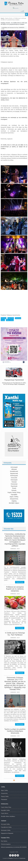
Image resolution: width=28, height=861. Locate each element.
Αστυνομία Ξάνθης (5, 824)
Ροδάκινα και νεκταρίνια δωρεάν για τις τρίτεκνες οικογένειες (15, 589)
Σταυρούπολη (14, 499)
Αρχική (2, 18)
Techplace (10, 858)
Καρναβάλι (14, 494)
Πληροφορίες (4, 799)
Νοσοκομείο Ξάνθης (5, 830)
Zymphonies (22, 858)
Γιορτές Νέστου (4, 813)
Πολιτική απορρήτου (6, 844)
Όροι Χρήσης (4, 841)
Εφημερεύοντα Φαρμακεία (7, 833)
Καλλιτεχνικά (14, 475)
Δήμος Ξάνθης (14, 496)
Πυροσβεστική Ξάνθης (6, 827)
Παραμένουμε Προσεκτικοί (14, 380)
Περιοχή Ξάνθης (5, 796)
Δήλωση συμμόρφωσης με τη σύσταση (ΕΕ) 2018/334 (14, 847)
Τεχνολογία (14, 486)
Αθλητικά (14, 469)
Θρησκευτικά (14, 473)
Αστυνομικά (14, 467)
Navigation (26, 14)
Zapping (14, 501)
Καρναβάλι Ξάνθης (5, 810)
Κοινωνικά (14, 477)
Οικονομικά (14, 480)
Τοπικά (14, 488)
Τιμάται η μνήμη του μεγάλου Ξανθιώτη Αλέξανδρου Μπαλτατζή (14, 731)
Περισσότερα (19, 582)
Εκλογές (14, 490)
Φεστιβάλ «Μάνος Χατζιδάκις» (8, 816)
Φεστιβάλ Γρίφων (14, 503)
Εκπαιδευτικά (14, 471)
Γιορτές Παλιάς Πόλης (14, 492)
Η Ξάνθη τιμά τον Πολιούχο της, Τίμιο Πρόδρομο (15, 634)
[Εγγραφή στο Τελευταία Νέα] (14, 780)
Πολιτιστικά (14, 484)
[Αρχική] (14, 5)
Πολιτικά (14, 482)
